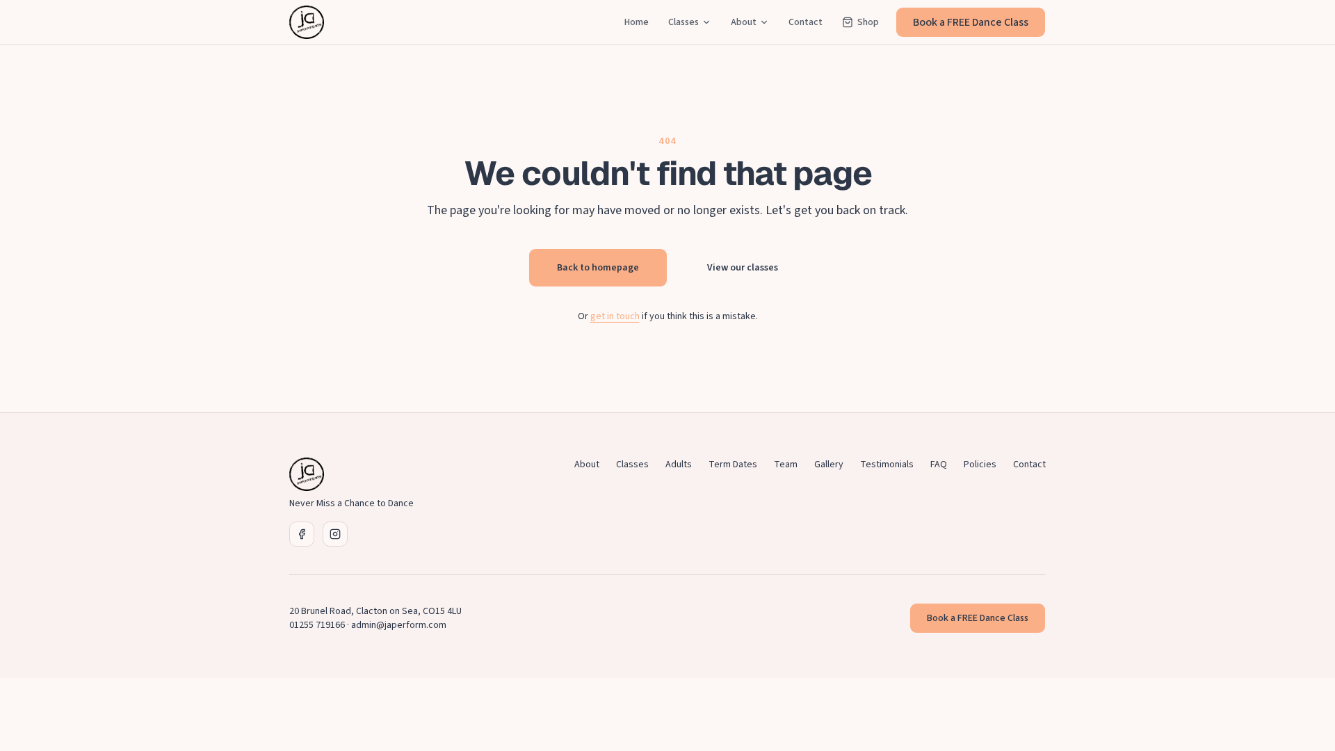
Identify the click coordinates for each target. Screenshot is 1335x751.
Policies (980, 464)
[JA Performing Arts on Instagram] (335, 534)
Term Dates (733, 464)
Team (786, 464)
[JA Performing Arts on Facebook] (301, 534)
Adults (678, 464)
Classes (683, 22)
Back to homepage (598, 268)
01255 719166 (317, 625)
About (743, 22)
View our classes (742, 268)
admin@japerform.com (398, 625)
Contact (805, 22)
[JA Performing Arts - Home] (306, 22)
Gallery (828, 464)
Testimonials (887, 464)
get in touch (615, 316)
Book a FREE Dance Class (970, 22)
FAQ (938, 464)
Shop (868, 22)
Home (636, 22)
